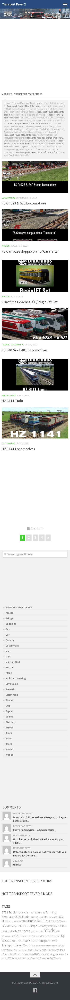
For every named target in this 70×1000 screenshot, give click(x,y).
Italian (5, 344)
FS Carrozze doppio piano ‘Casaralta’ (30, 251)
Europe (33, 925)
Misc (8, 656)
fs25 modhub (58, 950)
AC (10, 921)
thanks (17, 864)
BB (23, 921)
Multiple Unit (9, 395)
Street (9, 727)
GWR (50, 926)
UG (26, 945)
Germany (43, 925)
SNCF (18, 936)
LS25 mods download (23, 954)
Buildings (11, 623)
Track (9, 733)
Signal (9, 711)
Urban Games (14, 950)
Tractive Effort (26, 940)
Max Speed (23, 930)
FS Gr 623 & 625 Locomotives (24, 203)
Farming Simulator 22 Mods (43, 916)
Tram (8, 738)
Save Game (12, 683)
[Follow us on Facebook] (35, 990)
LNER (4, 931)
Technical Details (50, 936)
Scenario (10, 689)
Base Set (17, 921)
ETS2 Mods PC (41, 950)
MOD (33, 931)
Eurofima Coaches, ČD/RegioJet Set (30, 302)
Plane (9, 673)
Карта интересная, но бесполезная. (34, 830)
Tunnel (9, 749)
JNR (61, 925)
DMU (64, 921)
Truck (9, 744)
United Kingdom (50, 946)
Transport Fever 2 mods (19, 607)
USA (24, 950)
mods (49, 930)
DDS (59, 921)
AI (12, 921)
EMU (26, 926)
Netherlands (6, 936)
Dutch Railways (9, 925)
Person (10, 667)
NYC (13, 936)
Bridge (9, 618)
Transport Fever (47, 941)
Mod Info (39, 931)
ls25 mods (7, 954)
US (21, 950)
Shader (10, 700)
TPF (13, 941)
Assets (9, 612)
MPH (58, 931)
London (10, 931)
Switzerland (37, 936)
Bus (8, 629)
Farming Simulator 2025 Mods (46, 958)
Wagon (6, 245)
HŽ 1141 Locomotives (18, 448)
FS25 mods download (19, 958)
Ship (8, 705)
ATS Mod (28, 912)
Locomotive (8, 197)
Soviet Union (26, 936)
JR (65, 926)
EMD (20, 925)
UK (30, 945)
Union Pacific (38, 945)
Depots (10, 640)
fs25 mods (40, 954)
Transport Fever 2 (14, 4)
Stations (10, 722)
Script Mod (12, 694)
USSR (29, 950)
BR (26, 921)
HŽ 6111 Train (12, 400)
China (53, 921)
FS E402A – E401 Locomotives (25, 350)
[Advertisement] (35, 55)
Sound (9, 716)
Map (8, 651)
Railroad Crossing (16, 678)
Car (8, 634)
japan (56, 925)
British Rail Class (39, 921)
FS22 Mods (39, 912)
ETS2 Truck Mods (13, 912)
